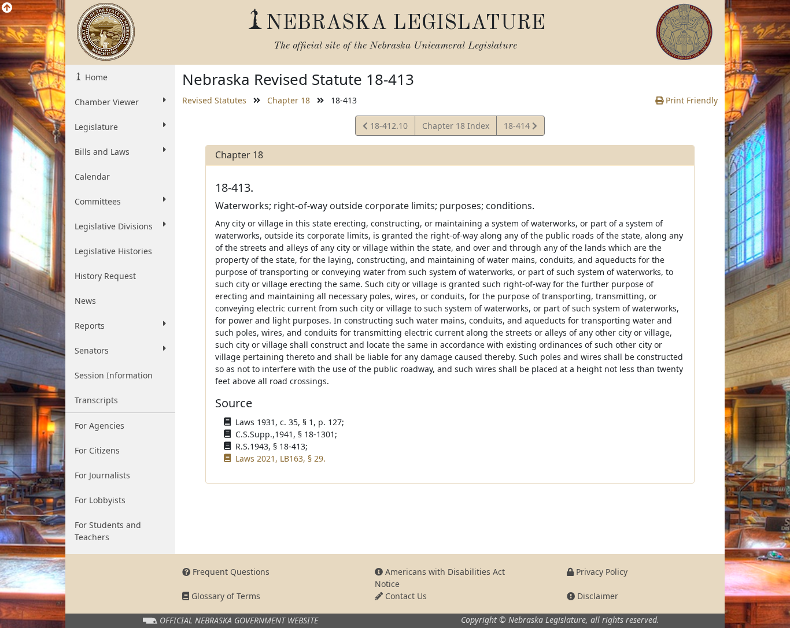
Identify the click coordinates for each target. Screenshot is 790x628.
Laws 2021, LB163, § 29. (280, 458)
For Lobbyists (100, 500)
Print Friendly (690, 100)
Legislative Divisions (114, 226)
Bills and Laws (102, 151)
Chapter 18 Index (455, 125)
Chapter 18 (288, 100)
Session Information (114, 375)
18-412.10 (387, 128)
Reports (90, 325)
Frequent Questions (230, 571)
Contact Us (405, 595)
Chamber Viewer (107, 101)
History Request (105, 275)
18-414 (517, 128)
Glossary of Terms (224, 595)
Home (95, 77)
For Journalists (102, 475)
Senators (92, 350)
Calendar (92, 176)
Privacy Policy (600, 571)
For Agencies (99, 425)
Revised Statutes (214, 100)
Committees (98, 201)
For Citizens (97, 450)
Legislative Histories (113, 251)
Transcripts (96, 400)
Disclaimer (596, 595)
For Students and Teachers (108, 530)
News (85, 300)
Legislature (96, 126)
